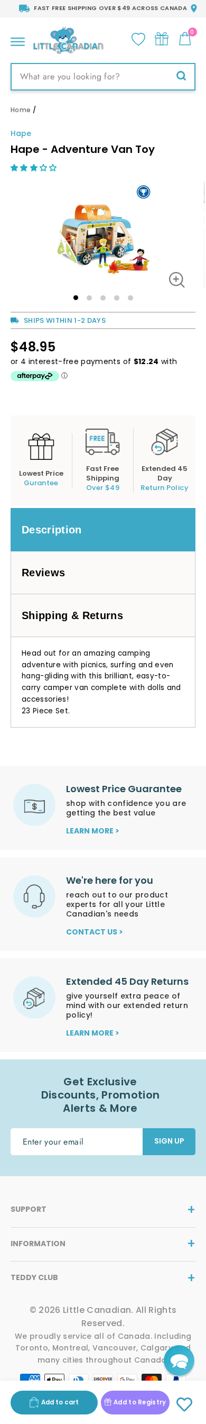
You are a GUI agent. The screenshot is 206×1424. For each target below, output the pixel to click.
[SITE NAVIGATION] (18, 39)
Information (38, 1243)
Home (21, 109)
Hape (21, 133)
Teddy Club (34, 1277)
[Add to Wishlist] (184, 1405)
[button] (35, 167)
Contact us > (94, 932)
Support (28, 1209)
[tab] (103, 529)
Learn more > (92, 831)
